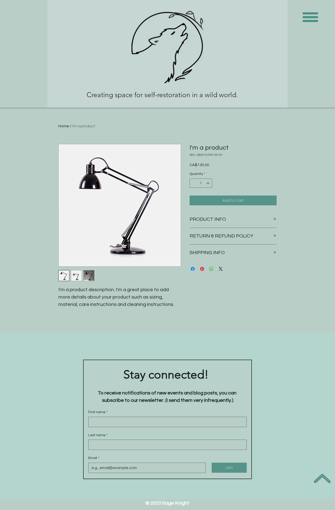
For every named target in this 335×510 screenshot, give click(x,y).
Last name (98, 435)
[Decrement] (193, 183)
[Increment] (208, 183)
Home (63, 126)
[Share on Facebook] (193, 269)
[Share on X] (221, 269)
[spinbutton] (200, 183)
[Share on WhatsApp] (211, 269)
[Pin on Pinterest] (202, 269)
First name (98, 412)
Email (93, 458)
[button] (310, 17)
